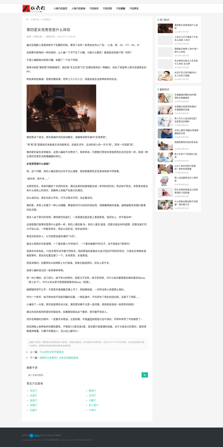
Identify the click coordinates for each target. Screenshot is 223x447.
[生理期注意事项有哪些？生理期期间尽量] (165, 107)
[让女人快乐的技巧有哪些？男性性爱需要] (165, 166)
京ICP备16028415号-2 (83, 440)
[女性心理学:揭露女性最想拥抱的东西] (165, 130)
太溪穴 (33, 395)
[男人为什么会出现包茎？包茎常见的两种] (165, 119)
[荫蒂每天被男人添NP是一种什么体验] (165, 49)
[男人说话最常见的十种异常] (165, 178)
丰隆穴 (33, 405)
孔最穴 (33, 410)
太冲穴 (92, 395)
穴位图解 (120, 8)
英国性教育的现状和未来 (186, 142)
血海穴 (33, 400)
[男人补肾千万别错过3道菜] (165, 154)
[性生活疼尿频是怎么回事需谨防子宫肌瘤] (165, 190)
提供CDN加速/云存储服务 (50, 435)
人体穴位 (35, 19)
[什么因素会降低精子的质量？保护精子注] (165, 202)
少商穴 (92, 410)
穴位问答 (107, 8)
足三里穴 (93, 405)
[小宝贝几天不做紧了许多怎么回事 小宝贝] (165, 37)
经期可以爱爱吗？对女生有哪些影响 (59, 357)
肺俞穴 (92, 390)
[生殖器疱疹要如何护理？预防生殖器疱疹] (165, 95)
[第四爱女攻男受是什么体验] (165, 25)
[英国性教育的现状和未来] (165, 142)
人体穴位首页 (60, 8)
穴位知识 (94, 8)
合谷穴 (33, 390)
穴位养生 (134, 8)
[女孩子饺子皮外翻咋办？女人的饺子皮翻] (165, 73)
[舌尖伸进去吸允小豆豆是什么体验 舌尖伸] (165, 61)
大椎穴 (92, 400)
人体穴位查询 (78, 8)
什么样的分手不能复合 (52, 352)
